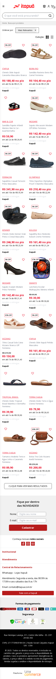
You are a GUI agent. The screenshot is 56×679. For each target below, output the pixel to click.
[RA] (42, 621)
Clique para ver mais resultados (28, 486)
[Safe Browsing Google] (18, 621)
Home (4, 23)
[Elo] (41, 609)
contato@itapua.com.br (20, 587)
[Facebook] (23, 544)
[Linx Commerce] (32, 673)
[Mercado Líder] (32, 621)
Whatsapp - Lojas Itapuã (14, 572)
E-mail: (13, 520)
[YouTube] (33, 544)
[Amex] (47, 609)
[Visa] (20, 609)
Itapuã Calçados (23, 6)
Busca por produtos (16, 23)
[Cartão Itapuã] (8, 609)
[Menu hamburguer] (3, 6)
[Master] (27, 609)
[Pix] (53, 608)
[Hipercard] (34, 609)
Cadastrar (28, 527)
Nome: (13, 514)
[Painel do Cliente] (48, 6)
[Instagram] (28, 544)
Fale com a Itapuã (28, 593)
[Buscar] (50, 15)
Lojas (44, 6)
